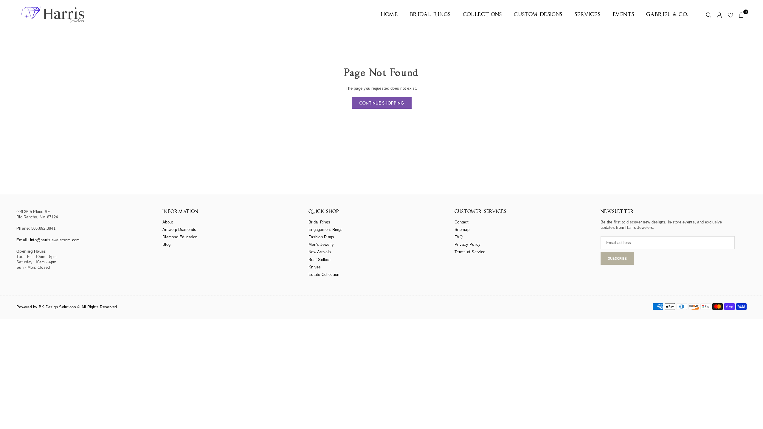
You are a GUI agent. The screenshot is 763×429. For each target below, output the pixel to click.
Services (588, 15)
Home (389, 15)
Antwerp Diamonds (179, 229)
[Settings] (719, 15)
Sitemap (462, 229)
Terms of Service (470, 252)
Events (624, 15)
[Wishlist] (730, 15)
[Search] (708, 15)
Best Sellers (319, 259)
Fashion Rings (321, 237)
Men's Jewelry (321, 244)
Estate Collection (323, 274)
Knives (314, 267)
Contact (462, 222)
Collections (482, 15)
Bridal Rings (430, 15)
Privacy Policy (468, 244)
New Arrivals (319, 252)
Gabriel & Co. (667, 15)
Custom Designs (538, 15)
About (167, 222)
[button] (741, 15)
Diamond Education (179, 237)
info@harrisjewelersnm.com (55, 240)
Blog (166, 244)
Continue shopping (381, 102)
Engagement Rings (325, 229)
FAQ (459, 237)
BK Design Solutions (57, 307)
